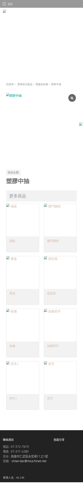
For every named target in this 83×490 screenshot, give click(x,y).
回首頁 (10, 84)
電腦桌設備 (42, 84)
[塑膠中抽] (41, 128)
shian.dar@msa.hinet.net (29, 461)
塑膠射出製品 (24, 84)
